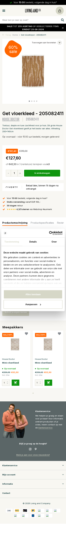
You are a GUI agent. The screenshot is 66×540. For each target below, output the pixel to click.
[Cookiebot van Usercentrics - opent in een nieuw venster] (49, 233)
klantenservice (45, 427)
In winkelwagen (42, 173)
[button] (29, 101)
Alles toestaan (33, 294)
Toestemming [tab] (11, 241)
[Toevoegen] (15, 383)
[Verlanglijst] (26, 334)
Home (15, 35)
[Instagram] (30, 449)
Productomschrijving (14, 222)
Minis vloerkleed (10, 363)
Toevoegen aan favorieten (44, 42)
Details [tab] (33, 241)
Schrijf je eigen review (16, 312)
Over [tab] (54, 241)
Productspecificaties (42, 222)
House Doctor (10, 119)
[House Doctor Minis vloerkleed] (15, 344)
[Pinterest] (36, 449)
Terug (8, 35)
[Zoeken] (62, 19)
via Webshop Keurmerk (29, 209)
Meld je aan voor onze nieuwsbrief (33, 455)
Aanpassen (31, 304)
